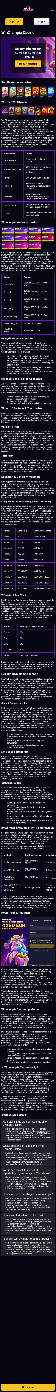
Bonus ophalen (28, 64)
